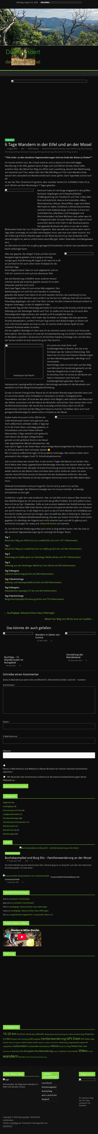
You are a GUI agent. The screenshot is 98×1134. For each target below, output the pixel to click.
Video (83, 1050)
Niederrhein (77, 1046)
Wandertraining (9, 830)
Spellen (55, 1051)
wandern (74, 152)
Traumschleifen (72, 1051)
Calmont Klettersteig (72, 149)
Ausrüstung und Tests (12, 810)
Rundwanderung (44, 1050)
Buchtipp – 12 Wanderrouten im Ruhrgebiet (13, 660)
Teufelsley (62, 1051)
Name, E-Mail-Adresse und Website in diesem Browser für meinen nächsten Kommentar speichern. (45, 770)
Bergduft (45, 1099)
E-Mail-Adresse (11, 736)
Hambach (41, 1042)
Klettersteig (63, 1042)
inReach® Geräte (48, 523)
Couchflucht (47, 1083)
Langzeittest (7, 1046)
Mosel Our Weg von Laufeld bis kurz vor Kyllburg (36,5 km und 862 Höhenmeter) (43, 548)
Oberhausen (7, 1051)
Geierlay (16, 152)
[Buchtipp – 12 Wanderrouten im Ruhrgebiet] (18, 633)
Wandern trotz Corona (27, 1057)
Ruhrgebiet (29, 1051)
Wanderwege (8, 834)
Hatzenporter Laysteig (28, 152)
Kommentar (9, 685)
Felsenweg (8, 152)
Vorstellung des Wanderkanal (74, 656)
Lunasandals (33, 1046)
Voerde (90, 1051)
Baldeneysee (49, 1034)
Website (7, 750)
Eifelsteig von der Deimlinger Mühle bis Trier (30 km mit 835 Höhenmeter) (40, 565)
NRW (85, 1046)
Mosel (56, 152)
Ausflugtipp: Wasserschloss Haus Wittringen (29, 612)
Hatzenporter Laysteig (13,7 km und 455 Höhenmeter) (31, 590)
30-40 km (21, 1034)
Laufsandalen (20, 1046)
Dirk (23, 149)
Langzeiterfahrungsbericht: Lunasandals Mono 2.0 (31, 914)
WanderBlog (47, 1091)
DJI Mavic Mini (16, 1039)
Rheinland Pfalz (17, 1051)
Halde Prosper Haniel (29, 1042)
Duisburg (25, 1039)
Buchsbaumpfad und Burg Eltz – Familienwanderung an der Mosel (48, 858)
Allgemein (9, 140)
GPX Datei (85, 1039)
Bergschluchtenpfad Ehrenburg (53, 149)
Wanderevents (9, 826)
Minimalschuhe (45, 1046)
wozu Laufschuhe (49, 1095)
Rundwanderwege (11, 818)
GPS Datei (73, 1038)
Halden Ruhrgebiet (14, 1042)
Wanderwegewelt (49, 1087)
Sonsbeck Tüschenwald (19, 899)
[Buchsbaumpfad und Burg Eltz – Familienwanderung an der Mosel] (49, 848)
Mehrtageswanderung (45, 152)
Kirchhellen (54, 1042)
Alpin (34, 1034)
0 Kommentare (33, 149)
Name (6, 721)
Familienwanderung (53, 1038)
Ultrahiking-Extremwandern (15, 822)
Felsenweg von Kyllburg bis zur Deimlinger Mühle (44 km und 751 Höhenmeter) (43, 557)
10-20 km (9, 1034)
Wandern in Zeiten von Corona (47, 636)
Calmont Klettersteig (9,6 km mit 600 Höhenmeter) (29, 574)
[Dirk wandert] (5, 73)
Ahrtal (28, 1034)
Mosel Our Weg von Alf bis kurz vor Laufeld (69, 618)
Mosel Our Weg (64, 152)
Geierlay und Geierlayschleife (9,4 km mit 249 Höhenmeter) (33, 582)
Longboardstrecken (11, 814)
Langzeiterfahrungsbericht (78, 1042)
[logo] (6, 1079)
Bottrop (58, 1034)
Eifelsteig (88, 149)
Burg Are (65, 1034)
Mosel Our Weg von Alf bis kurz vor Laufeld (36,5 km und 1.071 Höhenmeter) (41, 540)
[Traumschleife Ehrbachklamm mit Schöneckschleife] (26, 876)
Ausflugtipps (8, 806)
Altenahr (40, 1034)
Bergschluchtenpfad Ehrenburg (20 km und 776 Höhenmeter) (34, 599)
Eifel (82, 149)
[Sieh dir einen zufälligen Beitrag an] (92, 73)
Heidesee (48, 1042)
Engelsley (36, 1039)
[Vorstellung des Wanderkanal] (80, 633)
